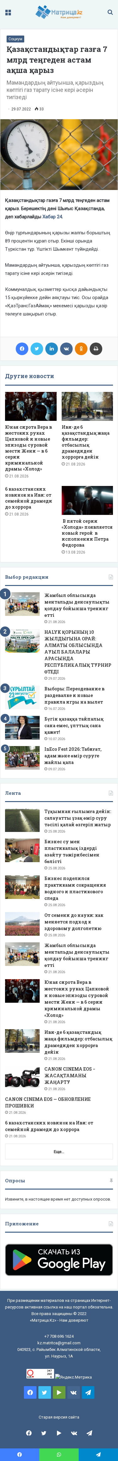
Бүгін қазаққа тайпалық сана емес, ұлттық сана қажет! (74, 725)
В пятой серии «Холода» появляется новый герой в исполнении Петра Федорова (87, 533)
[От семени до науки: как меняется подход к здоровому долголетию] (22, 924)
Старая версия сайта (59, 1417)
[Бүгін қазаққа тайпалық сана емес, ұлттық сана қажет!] (22, 727)
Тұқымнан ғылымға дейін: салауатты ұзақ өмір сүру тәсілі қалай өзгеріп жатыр (77, 818)
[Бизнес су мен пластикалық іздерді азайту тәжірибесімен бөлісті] (22, 850)
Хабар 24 (52, 217)
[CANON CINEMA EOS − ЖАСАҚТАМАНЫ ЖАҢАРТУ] (22, 1078)
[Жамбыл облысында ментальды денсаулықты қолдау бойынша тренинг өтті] (22, 604)
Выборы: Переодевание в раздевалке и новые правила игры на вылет (74, 695)
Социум (15, 39)
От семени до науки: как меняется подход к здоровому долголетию (73, 921)
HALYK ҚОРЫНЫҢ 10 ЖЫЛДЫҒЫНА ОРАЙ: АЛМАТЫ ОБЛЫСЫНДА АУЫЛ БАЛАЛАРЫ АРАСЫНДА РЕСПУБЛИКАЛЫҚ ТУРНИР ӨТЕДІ (77, 652)
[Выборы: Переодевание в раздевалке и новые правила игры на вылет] (22, 697)
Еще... (59, 1151)
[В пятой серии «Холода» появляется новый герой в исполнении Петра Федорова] (87, 500)
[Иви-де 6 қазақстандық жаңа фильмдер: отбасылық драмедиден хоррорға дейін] (87, 406)
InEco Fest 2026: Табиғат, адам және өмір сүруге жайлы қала (73, 755)
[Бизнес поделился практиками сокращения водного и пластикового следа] (22, 887)
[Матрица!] (59, 12)
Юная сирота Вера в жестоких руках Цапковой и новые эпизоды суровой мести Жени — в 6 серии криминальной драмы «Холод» (28, 448)
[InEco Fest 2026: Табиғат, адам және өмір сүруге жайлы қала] (22, 758)
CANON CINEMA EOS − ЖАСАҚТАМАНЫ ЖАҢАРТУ (69, 1075)
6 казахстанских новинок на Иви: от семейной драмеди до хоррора (28, 498)
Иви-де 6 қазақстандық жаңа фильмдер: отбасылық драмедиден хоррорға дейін (86, 442)
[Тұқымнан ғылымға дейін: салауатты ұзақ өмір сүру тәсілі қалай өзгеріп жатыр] (22, 820)
